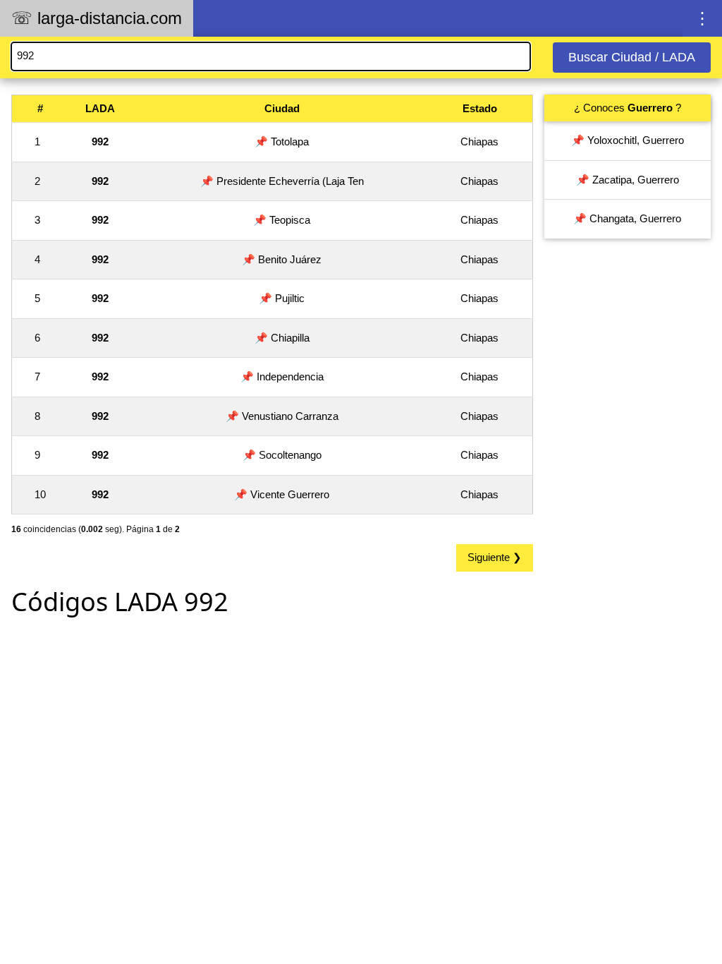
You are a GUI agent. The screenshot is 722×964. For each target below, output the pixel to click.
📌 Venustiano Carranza (282, 416)
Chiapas (479, 141)
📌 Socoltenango (282, 455)
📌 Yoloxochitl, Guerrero (627, 140)
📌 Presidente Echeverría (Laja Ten (282, 181)
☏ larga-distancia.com (96, 18)
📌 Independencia (282, 376)
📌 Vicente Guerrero (281, 494)
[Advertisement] (272, 727)
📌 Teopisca (281, 220)
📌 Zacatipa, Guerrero (627, 180)
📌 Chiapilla (282, 338)
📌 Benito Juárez (282, 259)
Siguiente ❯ (494, 557)
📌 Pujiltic (282, 298)
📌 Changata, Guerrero (627, 218)
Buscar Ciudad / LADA (631, 57)
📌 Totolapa (282, 141)
